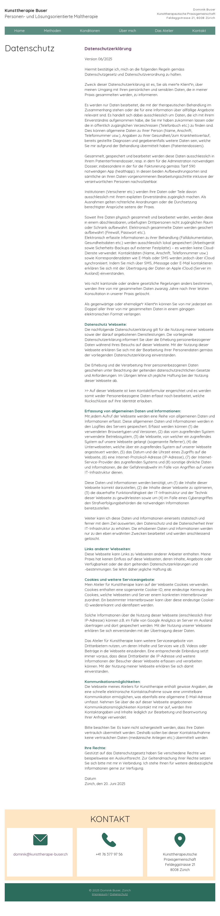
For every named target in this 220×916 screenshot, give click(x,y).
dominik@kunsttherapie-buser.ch (40, 854)
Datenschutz (119, 894)
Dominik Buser (204, 9)
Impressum (100, 894)
